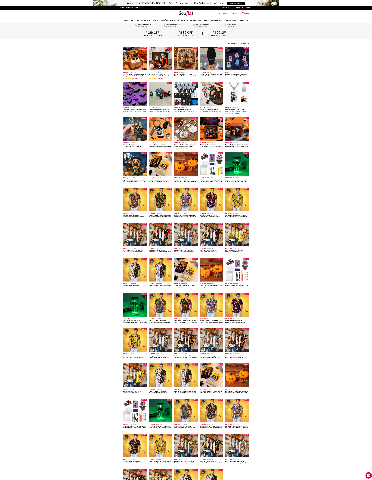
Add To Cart (237, 184)
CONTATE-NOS (226, 8)
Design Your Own (135, 79)
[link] (126, 20)
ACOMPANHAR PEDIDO (243, 8)
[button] (223, 14)
